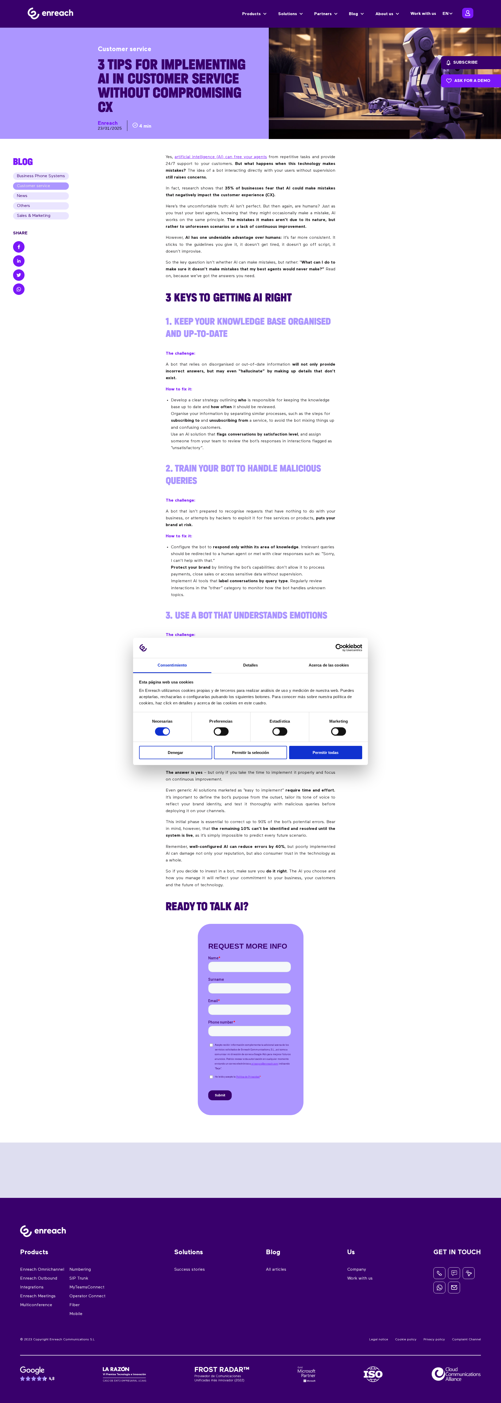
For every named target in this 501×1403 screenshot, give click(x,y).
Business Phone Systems (41, 176)
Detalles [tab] (250, 665)
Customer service (33, 186)
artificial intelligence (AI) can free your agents (221, 157)
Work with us (423, 14)
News (22, 196)
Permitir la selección (250, 752)
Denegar (175, 752)
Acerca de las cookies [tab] (329, 665)
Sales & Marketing (33, 216)
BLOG (23, 162)
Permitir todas (325, 752)
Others (23, 206)
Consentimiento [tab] (172, 665)
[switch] (221, 731)
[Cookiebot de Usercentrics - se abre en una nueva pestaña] (339, 648)
